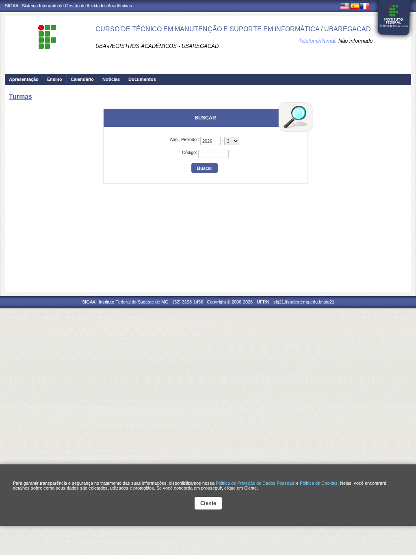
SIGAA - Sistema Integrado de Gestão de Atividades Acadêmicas (68, 5)
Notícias (111, 79)
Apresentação (24, 79)
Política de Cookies (319, 483)
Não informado (355, 41)
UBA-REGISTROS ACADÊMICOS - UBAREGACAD (157, 46)
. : (185, 139)
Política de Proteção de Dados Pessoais (255, 483)
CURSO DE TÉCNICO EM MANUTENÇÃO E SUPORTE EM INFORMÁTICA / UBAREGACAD (233, 29)
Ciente (208, 503)
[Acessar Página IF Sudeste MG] (394, 20)
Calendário (82, 79)
